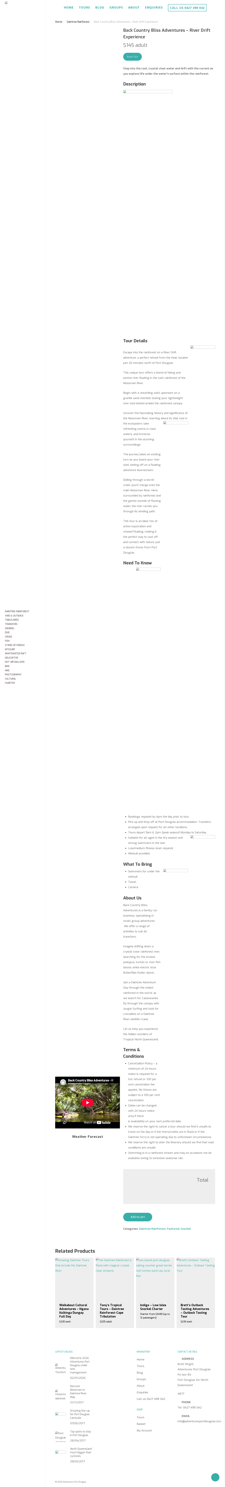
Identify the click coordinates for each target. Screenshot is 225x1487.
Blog (99, 7)
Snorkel (186, 1229)
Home (69, 7)
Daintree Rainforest (78, 22)
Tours (84, 7)
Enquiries (154, 7)
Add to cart (138, 1217)
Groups (116, 7)
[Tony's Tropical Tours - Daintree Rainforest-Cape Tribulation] (115, 1278)
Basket (141, 1424)
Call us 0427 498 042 (187, 8)
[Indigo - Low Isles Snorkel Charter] (155, 1278)
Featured (173, 1229)
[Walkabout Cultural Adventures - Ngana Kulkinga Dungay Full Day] (74, 1278)
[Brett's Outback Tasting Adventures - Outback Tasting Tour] (196, 1278)
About (134, 7)
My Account (144, 1430)
